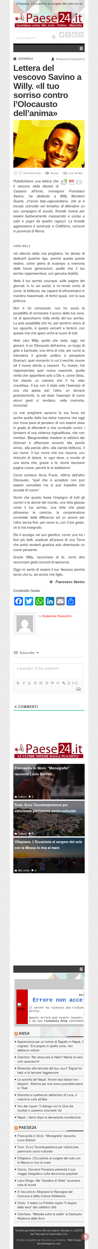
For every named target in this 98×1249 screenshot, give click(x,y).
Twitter (61, 34)
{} (69, 683)
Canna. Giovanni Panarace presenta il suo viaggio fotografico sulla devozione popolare (49, 5)
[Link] (63, 683)
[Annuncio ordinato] (41, 683)
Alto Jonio (23, 870)
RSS (81, 34)
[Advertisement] (49, 912)
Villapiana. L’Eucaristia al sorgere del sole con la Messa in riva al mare (48, 1160)
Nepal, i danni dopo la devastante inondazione (49, 1117)
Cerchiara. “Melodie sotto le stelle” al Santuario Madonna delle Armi (49, 1216)
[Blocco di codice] (58, 683)
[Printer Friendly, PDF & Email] (72, 181)
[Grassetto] (18, 683)
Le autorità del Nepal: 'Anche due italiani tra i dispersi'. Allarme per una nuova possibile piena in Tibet (50, 1083)
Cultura (22, 796)
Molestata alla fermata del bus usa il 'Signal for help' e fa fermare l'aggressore (49, 1070)
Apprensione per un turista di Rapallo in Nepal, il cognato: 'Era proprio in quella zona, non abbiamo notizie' (50, 1045)
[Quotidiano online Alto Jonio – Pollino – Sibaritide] (49, 19)
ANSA (24, 1033)
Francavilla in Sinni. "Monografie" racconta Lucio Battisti (42, 771)
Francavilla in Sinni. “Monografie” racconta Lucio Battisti (46, 1137)
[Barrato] (35, 683)
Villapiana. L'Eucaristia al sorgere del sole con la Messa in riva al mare (48, 844)
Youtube (74, 34)
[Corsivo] (23, 683)
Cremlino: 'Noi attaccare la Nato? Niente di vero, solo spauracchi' (50, 1059)
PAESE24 (27, 1128)
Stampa (54, 173)
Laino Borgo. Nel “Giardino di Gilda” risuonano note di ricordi (48, 1182)
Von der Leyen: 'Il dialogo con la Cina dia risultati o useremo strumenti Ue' (45, 1108)
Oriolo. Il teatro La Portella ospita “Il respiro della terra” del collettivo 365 (47, 1204)
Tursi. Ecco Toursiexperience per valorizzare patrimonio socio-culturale (45, 807)
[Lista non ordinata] (46, 683)
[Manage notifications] (85, 1236)
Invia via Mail (75, 173)
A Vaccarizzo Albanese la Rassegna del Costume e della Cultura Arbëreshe (45, 1193)
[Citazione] (52, 683)
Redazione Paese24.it (70, 59)
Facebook (68, 34)
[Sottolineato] (29, 683)
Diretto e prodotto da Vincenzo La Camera (41, 1240)
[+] (75, 683)
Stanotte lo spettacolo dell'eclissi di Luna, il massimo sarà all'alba (47, 1097)
